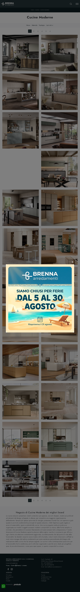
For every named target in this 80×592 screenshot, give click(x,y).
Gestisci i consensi (22, 565)
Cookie (13, 565)
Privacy (8, 565)
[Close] (72, 262)
